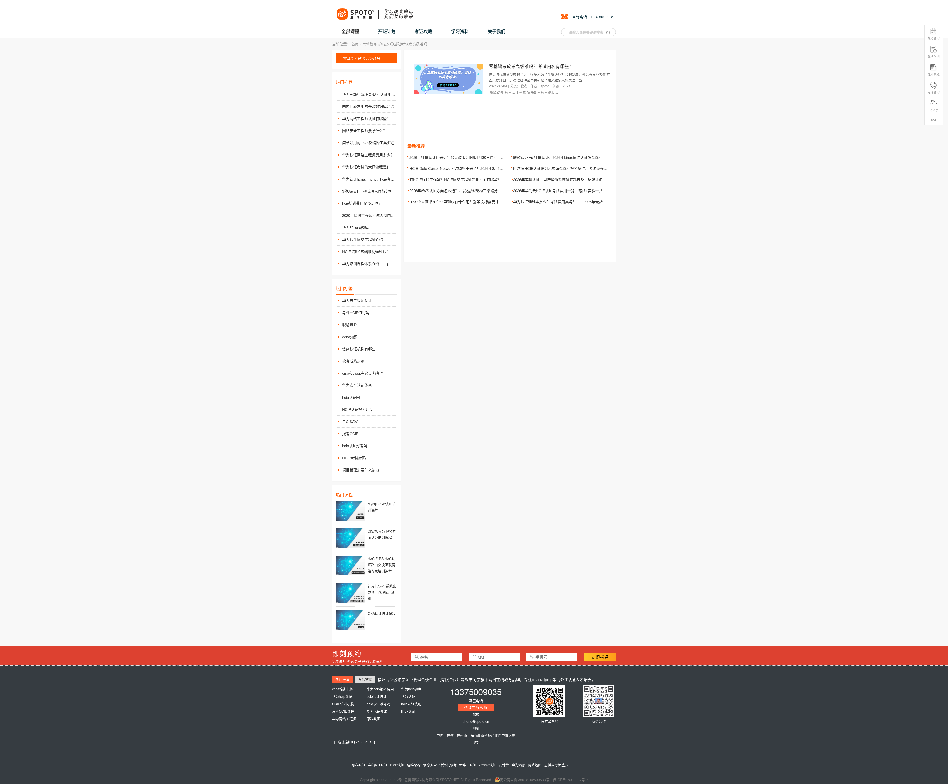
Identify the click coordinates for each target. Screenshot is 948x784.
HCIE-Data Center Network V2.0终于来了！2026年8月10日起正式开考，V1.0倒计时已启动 (483, 168)
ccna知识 (349, 336)
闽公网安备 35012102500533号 (524, 779)
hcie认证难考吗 (378, 703)
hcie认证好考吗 (354, 445)
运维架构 (414, 764)
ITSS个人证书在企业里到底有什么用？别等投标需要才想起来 (459, 201)
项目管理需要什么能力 (360, 469)
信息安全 (430, 764)
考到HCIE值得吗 (356, 312)
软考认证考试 (515, 92)
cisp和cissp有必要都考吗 (362, 373)
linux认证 (408, 711)
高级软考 (496, 92)
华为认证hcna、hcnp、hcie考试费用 (369, 178)
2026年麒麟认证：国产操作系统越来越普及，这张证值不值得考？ (567, 179)
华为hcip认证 (342, 696)
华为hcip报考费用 (380, 688)
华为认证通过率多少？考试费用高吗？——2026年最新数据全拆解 (567, 201)
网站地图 (535, 764)
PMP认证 (397, 764)
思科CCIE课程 (343, 711)
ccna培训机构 (342, 688)
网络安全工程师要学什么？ (364, 130)
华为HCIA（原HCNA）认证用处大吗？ (369, 94)
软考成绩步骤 (353, 360)
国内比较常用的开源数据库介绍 (368, 106)
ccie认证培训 (377, 696)
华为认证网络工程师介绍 (362, 239)
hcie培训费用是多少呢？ (362, 203)
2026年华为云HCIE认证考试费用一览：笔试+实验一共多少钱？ (565, 190)
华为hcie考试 (377, 711)
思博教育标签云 (375, 43)
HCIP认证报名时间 (357, 409)
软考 (523, 85)
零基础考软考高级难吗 (361, 58)
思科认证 (373, 718)
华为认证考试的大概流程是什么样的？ (369, 166)
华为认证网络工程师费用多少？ (368, 154)
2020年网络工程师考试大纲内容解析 (369, 215)
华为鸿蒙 (518, 764)
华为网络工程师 (344, 718)
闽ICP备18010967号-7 (570, 779)
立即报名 (600, 657)
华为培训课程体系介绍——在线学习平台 (369, 263)
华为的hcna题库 (355, 227)
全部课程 (350, 31)
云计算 (504, 764)
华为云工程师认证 (357, 300)
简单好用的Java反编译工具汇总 (368, 142)
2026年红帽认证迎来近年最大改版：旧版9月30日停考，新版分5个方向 (467, 157)
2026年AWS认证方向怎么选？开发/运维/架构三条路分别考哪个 (461, 190)
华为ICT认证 (378, 764)
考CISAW (350, 421)
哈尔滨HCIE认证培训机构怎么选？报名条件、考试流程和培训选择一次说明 (575, 168)
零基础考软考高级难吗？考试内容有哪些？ (531, 66)
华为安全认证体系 (357, 385)
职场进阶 (349, 324)
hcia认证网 (351, 397)
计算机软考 (448, 764)
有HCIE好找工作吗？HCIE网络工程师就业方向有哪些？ (455, 179)
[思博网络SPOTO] (374, 11)
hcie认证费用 (411, 703)
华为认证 (408, 696)
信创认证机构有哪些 (358, 348)
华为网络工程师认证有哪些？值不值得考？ (369, 118)
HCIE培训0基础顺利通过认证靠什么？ (369, 251)
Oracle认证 (487, 764)
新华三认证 (467, 764)
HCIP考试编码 (354, 457)
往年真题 (934, 74)
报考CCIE (350, 433)
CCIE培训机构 (343, 703)
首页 (355, 43)
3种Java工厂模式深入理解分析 (367, 191)
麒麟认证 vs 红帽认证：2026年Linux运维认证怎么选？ (557, 157)
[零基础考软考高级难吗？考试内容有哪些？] (448, 78)
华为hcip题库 (411, 688)
